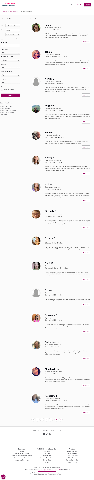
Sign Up (87, 5)
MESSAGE (86, 41)
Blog (52, 430)
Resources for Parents (21, 458)
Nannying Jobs (72, 453)
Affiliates (22, 451)
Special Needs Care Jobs (72, 458)
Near (2, 30)
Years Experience (6, 71)
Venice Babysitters (6, 106)
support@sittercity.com (55, 474)
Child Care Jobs (72, 455)
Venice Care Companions (8, 110)
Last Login (4, 64)
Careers (45, 430)
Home (5, 11)
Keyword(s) (4, 42)
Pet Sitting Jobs (72, 462)
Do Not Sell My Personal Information (47, 471)
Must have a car (9, 89)
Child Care (47, 455)
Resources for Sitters (22, 460)
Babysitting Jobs (72, 451)
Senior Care (47, 460)
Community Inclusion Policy (22, 455)
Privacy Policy (57, 469)
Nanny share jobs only (10, 39)
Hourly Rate (4, 49)
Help (72, 5)
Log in (79, 5)
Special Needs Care (47, 458)
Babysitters (47, 451)
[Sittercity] (8, 4)
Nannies (47, 453)
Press (59, 430)
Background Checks (7, 56)
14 (56, 419)
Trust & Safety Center (22, 453)
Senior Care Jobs (72, 460)
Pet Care (47, 462)
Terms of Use (45, 469)
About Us (36, 430)
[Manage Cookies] (3, 476)
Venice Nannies (5, 108)
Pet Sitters (13, 11)
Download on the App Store (47, 442)
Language (4, 79)
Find (2, 25)
